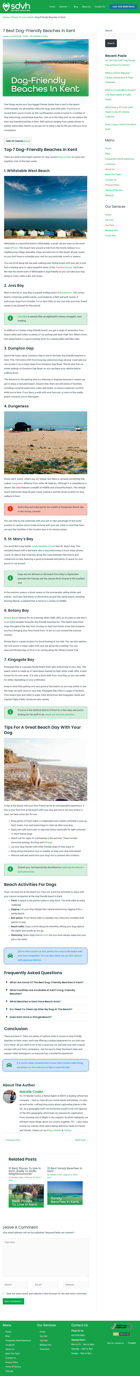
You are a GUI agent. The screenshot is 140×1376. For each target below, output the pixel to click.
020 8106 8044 (77, 1335)
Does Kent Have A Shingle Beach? (31, 1017)
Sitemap (109, 195)
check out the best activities (59, 714)
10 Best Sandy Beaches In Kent (64, 1169)
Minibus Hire (111, 230)
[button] (123, 6)
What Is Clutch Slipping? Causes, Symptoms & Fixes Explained (119, 78)
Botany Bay (10, 617)
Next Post (81, 1140)
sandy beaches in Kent (43, 546)
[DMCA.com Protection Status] (121, 1334)
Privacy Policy (112, 185)
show (26, 141)
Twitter (67, 1130)
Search (108, 30)
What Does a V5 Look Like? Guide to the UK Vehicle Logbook (119, 112)
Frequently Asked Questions (119, 158)
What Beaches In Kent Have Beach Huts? (35, 1001)
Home (52, 6)
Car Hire (109, 220)
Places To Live (18, 17)
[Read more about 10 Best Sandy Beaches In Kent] (65, 1192)
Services (63, 6)
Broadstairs (66, 292)
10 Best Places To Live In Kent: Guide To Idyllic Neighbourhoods (25, 1171)
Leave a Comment (12, 36)
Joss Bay (22, 316)
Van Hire (109, 225)
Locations (110, 164)
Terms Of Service (114, 190)
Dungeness (17, 483)
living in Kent (64, 157)
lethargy (48, 842)
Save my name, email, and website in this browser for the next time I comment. (46, 1293)
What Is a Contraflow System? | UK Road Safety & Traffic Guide (120, 95)
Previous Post (11, 1140)
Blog (76, 6)
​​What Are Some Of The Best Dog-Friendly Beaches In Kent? (46, 982)
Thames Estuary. (64, 267)
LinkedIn (57, 1130)
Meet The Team (113, 174)
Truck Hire (110, 235)
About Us (86, 6)
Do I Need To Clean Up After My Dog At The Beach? (41, 1009)
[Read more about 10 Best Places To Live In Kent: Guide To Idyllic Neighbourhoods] (26, 1195)
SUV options (75, 955)
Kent (30, 17)
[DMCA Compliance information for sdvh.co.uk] (121, 1326)
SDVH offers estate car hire (32, 951)
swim (46, 935)
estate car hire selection (33, 1067)
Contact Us (100, 6)
